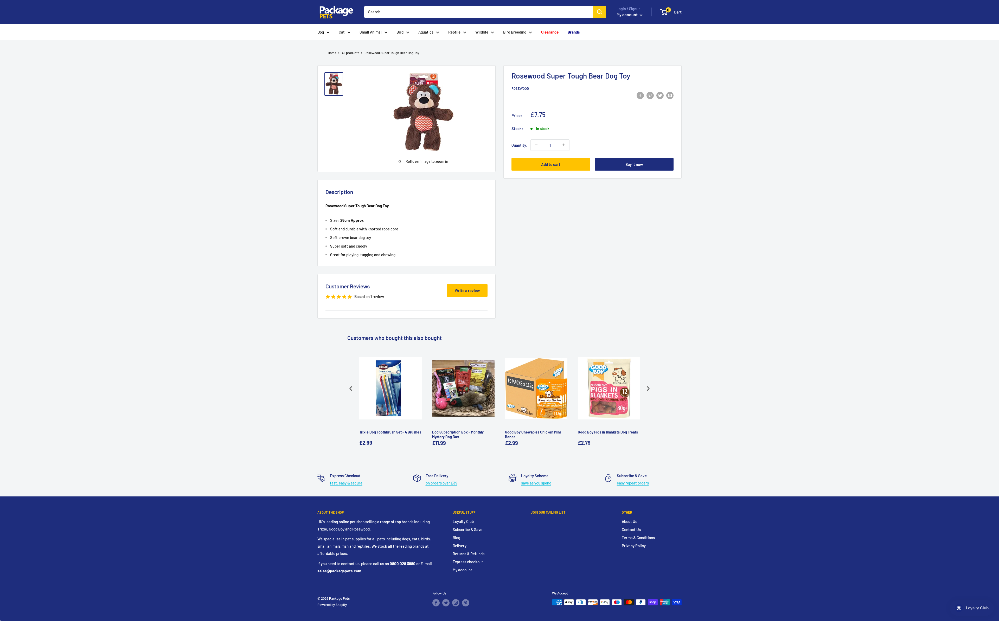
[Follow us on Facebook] (436, 602)
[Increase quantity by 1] (563, 144)
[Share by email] (670, 95)
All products (350, 53)
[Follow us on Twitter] (446, 602)
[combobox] (478, 12)
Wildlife (481, 32)
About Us (629, 521)
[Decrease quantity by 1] (536, 144)
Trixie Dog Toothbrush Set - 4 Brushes (390, 432)
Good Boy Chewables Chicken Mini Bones (533, 434)
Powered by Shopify (332, 605)
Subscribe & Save (467, 529)
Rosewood (520, 88)
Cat (342, 32)
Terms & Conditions (638, 537)
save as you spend (536, 483)
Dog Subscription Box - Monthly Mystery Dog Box (458, 434)
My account (627, 14)
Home (332, 53)
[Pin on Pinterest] (650, 95)
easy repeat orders (633, 483)
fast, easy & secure (346, 483)
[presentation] (351, 388)
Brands (574, 32)
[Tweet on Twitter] (660, 95)
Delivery (459, 545)
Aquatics (425, 32)
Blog (456, 537)
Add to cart (550, 164)
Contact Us (631, 529)
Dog (320, 32)
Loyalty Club (463, 521)
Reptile (454, 32)
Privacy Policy (634, 545)
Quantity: (519, 145)
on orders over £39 (441, 483)
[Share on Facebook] (640, 95)
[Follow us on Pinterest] (465, 602)
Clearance (550, 32)
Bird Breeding (514, 32)
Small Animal (371, 32)
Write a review (467, 290)
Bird (400, 32)
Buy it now (634, 164)
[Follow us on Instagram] (455, 602)
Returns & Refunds (468, 553)
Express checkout (468, 561)
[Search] (599, 12)
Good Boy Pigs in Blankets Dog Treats (608, 432)
